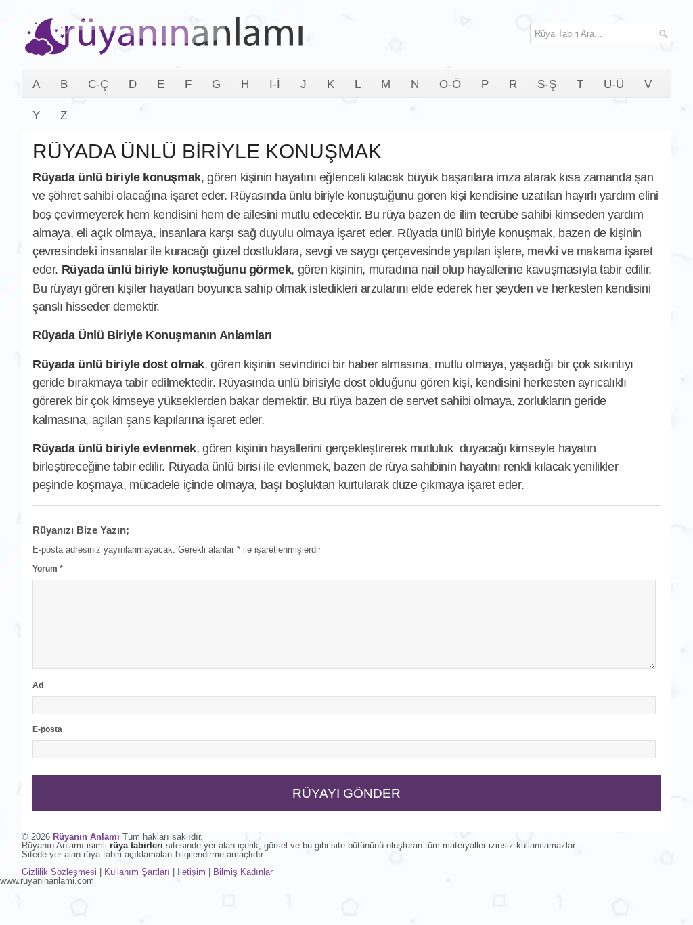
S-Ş (546, 84)
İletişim (191, 872)
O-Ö (450, 84)
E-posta (47, 729)
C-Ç (98, 84)
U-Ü (614, 84)
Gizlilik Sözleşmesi (59, 872)
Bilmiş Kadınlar (243, 872)
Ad (37, 685)
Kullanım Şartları (137, 872)
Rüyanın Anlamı (86, 837)
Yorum (47, 569)
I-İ (274, 84)
